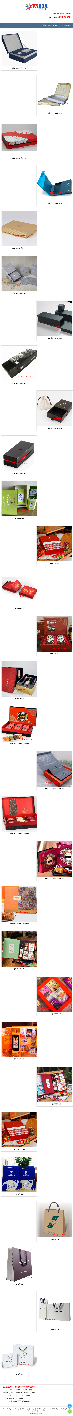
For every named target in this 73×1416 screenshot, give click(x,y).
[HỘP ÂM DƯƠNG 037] (54, 408)
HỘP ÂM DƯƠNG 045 (19, 473)
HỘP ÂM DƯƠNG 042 (55, 338)
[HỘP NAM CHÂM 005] (19, 48)
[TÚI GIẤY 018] (54, 1309)
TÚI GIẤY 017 (19, 1284)
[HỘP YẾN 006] (19, 679)
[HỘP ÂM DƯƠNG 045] (19, 453)
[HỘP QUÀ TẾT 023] (54, 1084)
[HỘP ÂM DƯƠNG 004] (19, 363)
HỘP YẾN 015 (54, 563)
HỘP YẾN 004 (54, 653)
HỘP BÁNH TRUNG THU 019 (19, 744)
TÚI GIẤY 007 (19, 1374)
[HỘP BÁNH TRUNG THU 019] (19, 724)
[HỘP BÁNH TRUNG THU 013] (54, 859)
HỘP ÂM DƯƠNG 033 (19, 293)
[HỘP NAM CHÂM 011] (54, 93)
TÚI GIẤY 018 (54, 1329)
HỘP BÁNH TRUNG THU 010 (19, 834)
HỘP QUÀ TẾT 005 (55, 1014)
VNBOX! (41, 1413)
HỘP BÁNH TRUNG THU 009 (19, 924)
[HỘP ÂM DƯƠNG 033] (19, 273)
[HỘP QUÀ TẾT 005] (54, 994)
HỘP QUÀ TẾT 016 (19, 1059)
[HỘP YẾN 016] (19, 498)
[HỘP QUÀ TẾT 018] (19, 949)
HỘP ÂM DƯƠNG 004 (19, 383)
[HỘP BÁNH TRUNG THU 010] (19, 814)
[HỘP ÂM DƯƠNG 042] (54, 318)
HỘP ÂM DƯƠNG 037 (55, 428)
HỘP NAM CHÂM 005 (19, 68)
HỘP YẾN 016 (19, 518)
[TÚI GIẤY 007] (19, 1354)
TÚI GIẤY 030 (19, 1194)
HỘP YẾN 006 (19, 699)
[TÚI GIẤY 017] (19, 1264)
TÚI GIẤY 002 (54, 1239)
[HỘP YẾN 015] (54, 543)
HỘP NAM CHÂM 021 (19, 248)
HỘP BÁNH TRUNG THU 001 (54, 789)
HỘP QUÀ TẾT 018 (19, 969)
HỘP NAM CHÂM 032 (19, 158)
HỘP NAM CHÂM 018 (55, 203)
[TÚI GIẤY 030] (19, 1174)
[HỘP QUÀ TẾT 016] (19, 1039)
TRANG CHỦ (33, 1413)
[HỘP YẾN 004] (54, 634)
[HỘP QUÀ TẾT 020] (19, 1129)
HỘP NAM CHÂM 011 (55, 113)
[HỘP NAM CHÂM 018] (54, 183)
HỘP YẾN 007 (19, 608)
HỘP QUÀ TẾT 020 (19, 1149)
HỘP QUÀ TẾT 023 (55, 1104)
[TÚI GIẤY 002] (54, 1219)
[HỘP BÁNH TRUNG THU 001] (54, 769)
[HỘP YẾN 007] (19, 588)
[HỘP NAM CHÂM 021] (19, 228)
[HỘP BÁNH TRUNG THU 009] (19, 904)
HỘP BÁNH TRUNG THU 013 (54, 879)
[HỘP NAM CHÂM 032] (19, 138)
